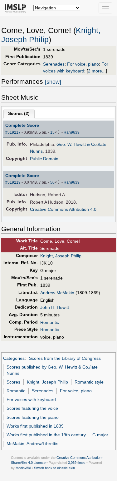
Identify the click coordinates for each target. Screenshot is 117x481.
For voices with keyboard (31, 399)
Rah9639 (72, 132)
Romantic (49, 322)
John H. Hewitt (54, 307)
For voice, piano (83, 64)
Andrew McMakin (57, 292)
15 (52, 132)
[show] (53, 82)
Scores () (19, 113)
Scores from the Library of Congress (65, 358)
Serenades (54, 64)
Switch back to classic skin (54, 468)
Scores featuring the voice (32, 408)
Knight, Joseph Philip (60, 255)
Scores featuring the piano (33, 417)
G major (100, 434)
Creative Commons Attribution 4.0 (63, 209)
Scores (13, 381)
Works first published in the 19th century (46, 434)
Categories (14, 358)
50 (52, 182)
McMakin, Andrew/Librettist (33, 443)
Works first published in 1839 (35, 426)
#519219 (13, 182)
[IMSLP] (16, 8)
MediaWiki (23, 468)
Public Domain (44, 158)
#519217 (13, 132)
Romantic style (89, 381)
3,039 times (76, 462)
